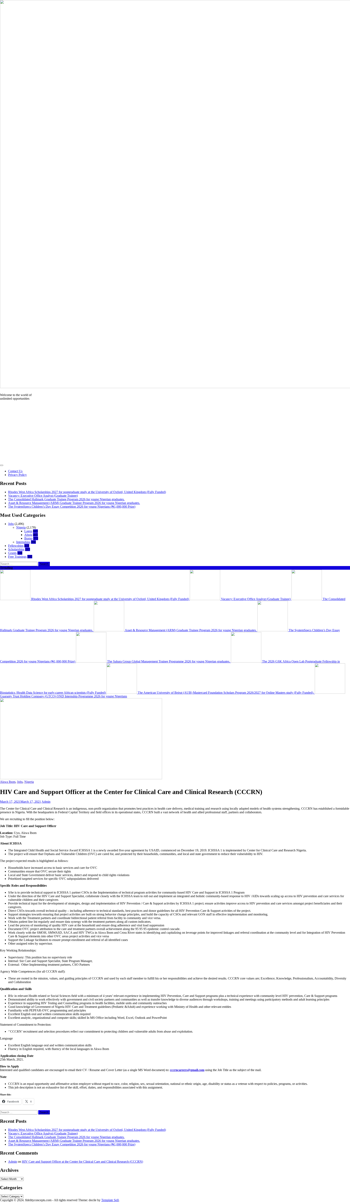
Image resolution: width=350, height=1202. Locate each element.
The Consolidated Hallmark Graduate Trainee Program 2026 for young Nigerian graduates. (66, 499)
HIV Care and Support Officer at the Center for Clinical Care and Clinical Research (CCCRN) (82, 1161)
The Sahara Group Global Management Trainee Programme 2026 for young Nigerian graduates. (168, 661)
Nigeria (21, 527)
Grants (12, 553)
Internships (23, 542)
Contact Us (15, 471)
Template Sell (110, 1200)
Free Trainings (17, 556)
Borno (28, 538)
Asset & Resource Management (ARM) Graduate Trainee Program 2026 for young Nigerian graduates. (74, 503)
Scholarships (16, 549)
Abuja (28, 534)
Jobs (11, 524)
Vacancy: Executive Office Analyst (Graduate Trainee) (43, 495)
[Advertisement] (175, 432)
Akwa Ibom (7, 781)
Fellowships (15, 545)
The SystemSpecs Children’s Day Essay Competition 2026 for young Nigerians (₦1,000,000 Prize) (71, 506)
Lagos (28, 531)
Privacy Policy (17, 474)
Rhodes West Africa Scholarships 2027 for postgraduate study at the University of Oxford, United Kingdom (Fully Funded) (87, 492)
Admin (46, 801)
